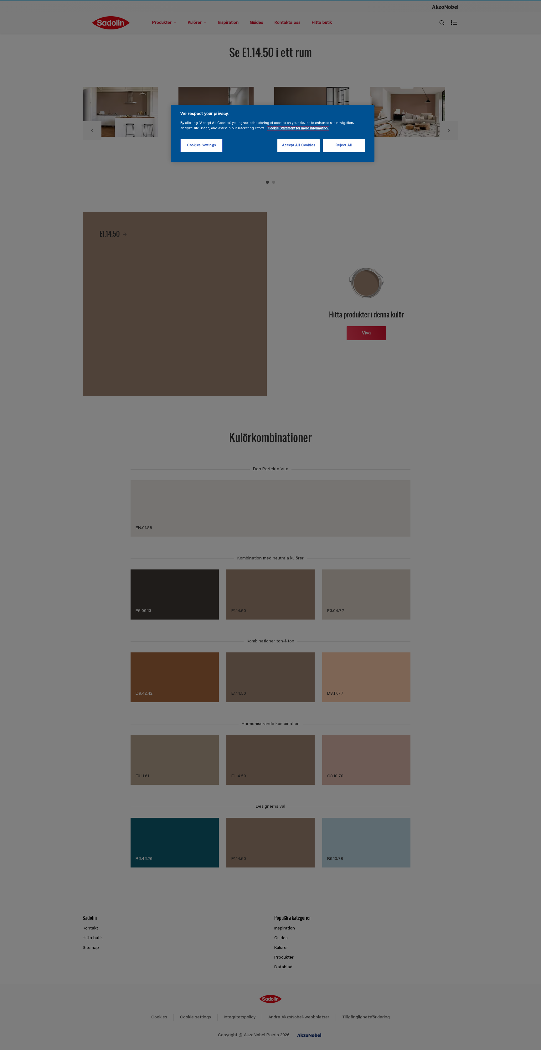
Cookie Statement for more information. (298, 128)
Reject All (344, 145)
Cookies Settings (201, 145)
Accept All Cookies (298, 145)
